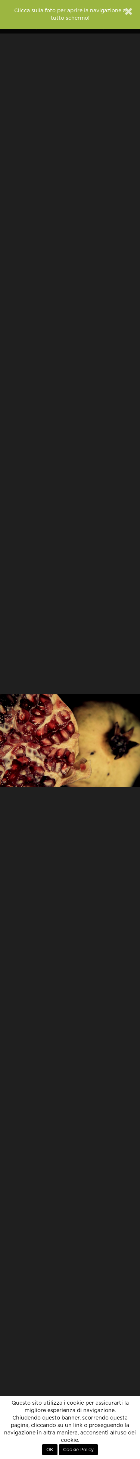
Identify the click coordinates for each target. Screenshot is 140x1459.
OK (49, 1449)
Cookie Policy (78, 1449)
